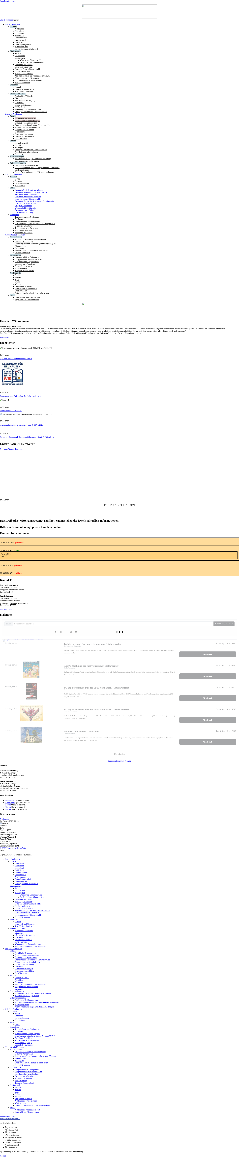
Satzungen (19, 982)
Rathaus (13, 951)
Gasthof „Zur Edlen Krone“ (26, 203)
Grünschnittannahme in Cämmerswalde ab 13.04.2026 (21, 425)
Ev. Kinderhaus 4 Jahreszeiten (32, 897)
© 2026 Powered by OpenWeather (13, 848)
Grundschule (20, 890)
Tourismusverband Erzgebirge (27, 1040)
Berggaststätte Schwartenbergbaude (29, 190)
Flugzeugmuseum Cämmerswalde (28, 915)
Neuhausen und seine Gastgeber (27, 1034)
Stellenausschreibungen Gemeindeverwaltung (33, 993)
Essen (12, 1022)
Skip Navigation (6, 20)
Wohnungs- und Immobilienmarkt (28, 944)
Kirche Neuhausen (22, 906)
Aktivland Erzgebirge (23, 1043)
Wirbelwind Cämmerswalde (31, 895)
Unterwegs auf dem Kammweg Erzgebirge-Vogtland (35, 1056)
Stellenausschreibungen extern (27, 996)
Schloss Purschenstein (23, 1078)
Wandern (18, 1096)
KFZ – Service (21, 942)
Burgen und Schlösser (23, 1099)
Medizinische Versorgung (25, 935)
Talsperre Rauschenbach (24, 1083)
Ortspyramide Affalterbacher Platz (28, 1072)
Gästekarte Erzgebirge (23, 1038)
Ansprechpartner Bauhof (24, 964)
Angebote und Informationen (26, 987)
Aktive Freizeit (16, 1049)
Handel (18, 922)
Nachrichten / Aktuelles (24, 931)
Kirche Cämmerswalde (24, 908)
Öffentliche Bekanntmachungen (27, 955)
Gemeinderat (20, 966)
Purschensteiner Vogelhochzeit (27, 1074)
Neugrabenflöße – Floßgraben (27, 1069)
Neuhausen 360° (21, 881)
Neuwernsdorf (20, 877)
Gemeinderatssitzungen (24, 969)
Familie (18, 1087)
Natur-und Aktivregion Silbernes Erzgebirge (32, 1105)
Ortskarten (19, 1031)
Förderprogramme (22, 1004)
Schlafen (13, 1011)
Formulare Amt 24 (22, 978)
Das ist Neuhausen (12, 859)
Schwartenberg (21, 1081)
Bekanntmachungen (18, 998)
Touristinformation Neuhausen (27, 1029)
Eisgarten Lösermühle (23, 206)
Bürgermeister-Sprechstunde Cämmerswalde (32, 960)
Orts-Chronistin (21, 973)
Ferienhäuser (20, 1020)
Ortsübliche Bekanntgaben (25, 953)
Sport (17, 1092)
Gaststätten (19, 937)
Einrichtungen (15, 886)
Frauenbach (19, 868)
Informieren (14, 1027)
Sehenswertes (15, 1067)
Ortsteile (13, 861)
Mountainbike (20, 1058)
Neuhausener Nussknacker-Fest (27, 1110)
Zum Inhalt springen (8, 1)
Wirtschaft (14, 919)
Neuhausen (4, 819)
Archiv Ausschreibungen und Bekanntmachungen (34, 1007)
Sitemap (8, 807)
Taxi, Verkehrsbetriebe (24, 926)
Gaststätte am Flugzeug (24, 212)
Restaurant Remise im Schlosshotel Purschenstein (34, 201)
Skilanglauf (19, 1060)
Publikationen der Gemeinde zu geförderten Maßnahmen (37, 1002)
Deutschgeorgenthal (23, 879)
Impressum (9, 800)
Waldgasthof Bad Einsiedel (25, 208)
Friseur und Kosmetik (23, 940)
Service (13, 975)
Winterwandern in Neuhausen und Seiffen (31, 1063)
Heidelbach (19, 870)
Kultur (17, 1094)
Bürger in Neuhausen (13, 949)
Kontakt (8, 805)
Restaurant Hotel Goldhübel (26, 194)
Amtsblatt (19, 980)
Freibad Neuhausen (22, 917)
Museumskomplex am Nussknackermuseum (32, 910)
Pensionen (19, 1016)
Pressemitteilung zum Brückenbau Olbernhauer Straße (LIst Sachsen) (27, 437)
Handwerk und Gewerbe (24, 924)
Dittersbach (19, 866)
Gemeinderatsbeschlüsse (24, 971)
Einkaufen (19, 933)
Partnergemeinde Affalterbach (26, 884)
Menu (16, 20)
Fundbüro (19, 989)
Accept (3, 1156)
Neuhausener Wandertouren (26, 1101)
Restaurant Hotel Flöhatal (25, 210)
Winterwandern (21, 1103)
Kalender (8, 809)
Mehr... (3, 850)
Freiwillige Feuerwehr (23, 901)
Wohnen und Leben (18, 928)
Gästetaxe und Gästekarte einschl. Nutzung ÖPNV (35, 1036)
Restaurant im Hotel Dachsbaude (28, 197)
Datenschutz (10, 802)
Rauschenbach (20, 875)
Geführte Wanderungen (24, 1054)
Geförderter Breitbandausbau (26, 1000)
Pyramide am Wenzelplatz (25, 1076)
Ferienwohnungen (22, 1018)
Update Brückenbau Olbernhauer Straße (16, 359)
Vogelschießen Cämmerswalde (27, 1112)
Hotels (17, 1013)
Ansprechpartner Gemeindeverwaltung (30, 962)
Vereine (18, 888)
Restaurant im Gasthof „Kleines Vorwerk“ (31, 192)
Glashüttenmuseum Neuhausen (27, 913)
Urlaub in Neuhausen (13, 1009)
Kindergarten (20, 893)
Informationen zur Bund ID (11, 411)
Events (12, 1107)
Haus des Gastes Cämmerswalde (28, 199)
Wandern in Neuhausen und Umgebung (30, 1052)
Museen (18, 1090)
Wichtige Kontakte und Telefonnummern (31, 946)
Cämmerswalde (21, 872)
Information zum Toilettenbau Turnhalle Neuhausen (20, 396)
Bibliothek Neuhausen (23, 899)
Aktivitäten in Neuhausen (15, 1047)
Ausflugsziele (15, 1085)
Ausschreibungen (17, 991)
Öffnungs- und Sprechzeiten (26, 957)
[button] (10, 1119)
